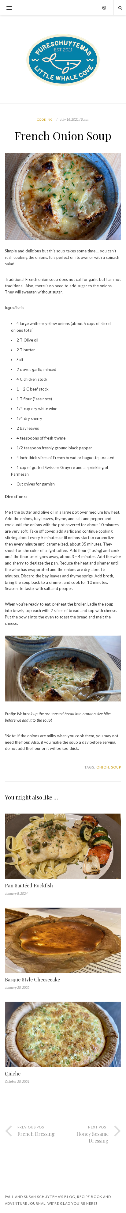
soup (116, 767)
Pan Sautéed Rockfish (29, 885)
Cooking (45, 119)
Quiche (12, 1073)
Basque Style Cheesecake (32, 979)
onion (102, 767)
